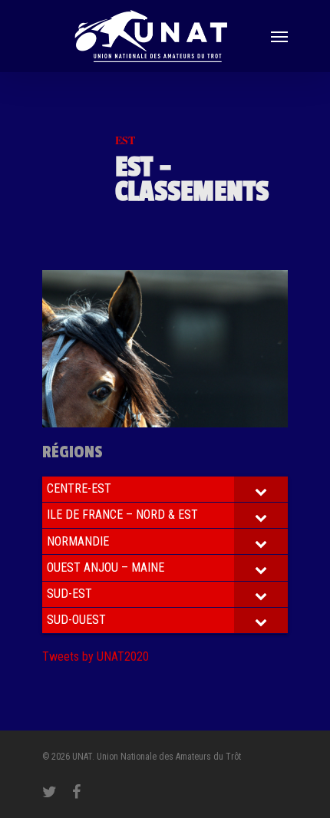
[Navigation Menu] (279, 36)
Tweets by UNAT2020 (95, 656)
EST (125, 140)
